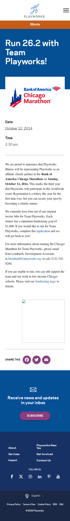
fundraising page (45, 281)
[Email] (46, 360)
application (43, 231)
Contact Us (44, 460)
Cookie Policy (44, 505)
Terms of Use (29, 505)
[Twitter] (36, 360)
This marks (27, 184)
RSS (55, 505)
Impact (12, 460)
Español (36, 496)
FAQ (61, 505)
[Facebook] (27, 360)
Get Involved (45, 454)
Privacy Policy (14, 505)
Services (13, 454)
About (12, 448)
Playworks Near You (47, 446)
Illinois (35, 24)
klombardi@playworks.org (24, 258)
